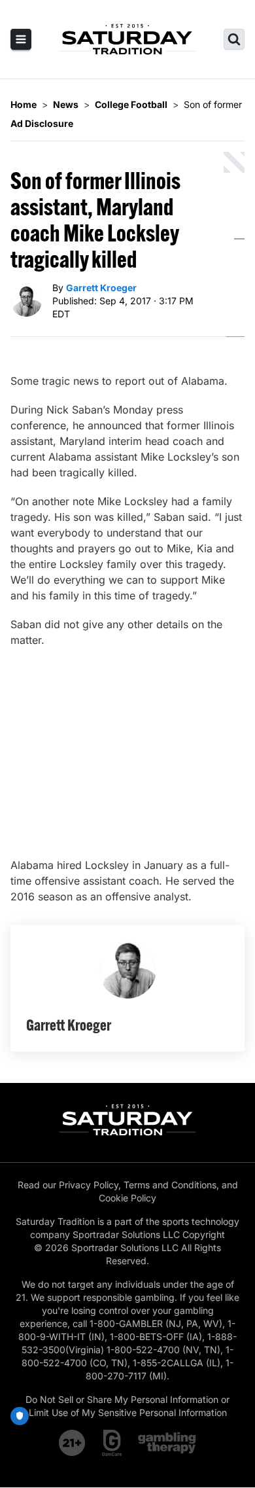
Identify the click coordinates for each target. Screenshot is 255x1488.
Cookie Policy (127, 1197)
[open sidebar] (20, 39)
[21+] (72, 1443)
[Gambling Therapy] (167, 1443)
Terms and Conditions (170, 1184)
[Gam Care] (112, 1443)
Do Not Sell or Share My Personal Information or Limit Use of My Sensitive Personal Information (128, 1406)
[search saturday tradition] (234, 39)
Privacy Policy (88, 1184)
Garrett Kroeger (101, 287)
